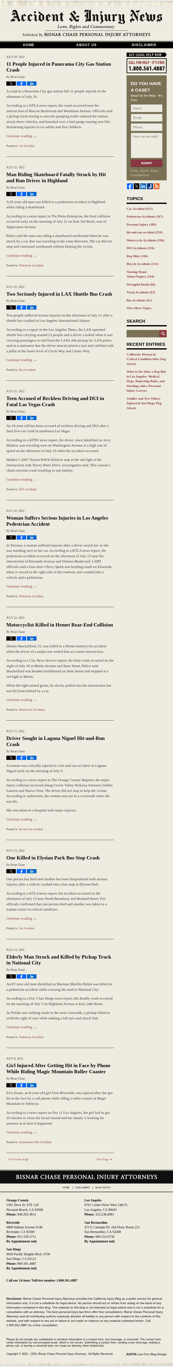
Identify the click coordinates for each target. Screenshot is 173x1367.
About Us (86, 45)
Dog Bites (137, 256)
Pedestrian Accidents (31, 265)
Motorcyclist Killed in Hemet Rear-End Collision (59, 625)
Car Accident (26, 146)
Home (28, 45)
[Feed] (156, 186)
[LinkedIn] (143, 186)
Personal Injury (141, 224)
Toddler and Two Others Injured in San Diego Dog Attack (144, 403)
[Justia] (150, 186)
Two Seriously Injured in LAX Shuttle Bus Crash (59, 294)
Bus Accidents (27, 369)
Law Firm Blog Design (146, 1354)
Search (163, 333)
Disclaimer (144, 45)
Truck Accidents (141, 292)
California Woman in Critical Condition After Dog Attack (146, 359)
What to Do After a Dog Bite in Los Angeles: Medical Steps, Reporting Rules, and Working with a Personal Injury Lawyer (146, 381)
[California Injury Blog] (86, 23)
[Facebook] (130, 186)
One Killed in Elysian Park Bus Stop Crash (53, 857)
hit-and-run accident (31, 829)
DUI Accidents (27, 489)
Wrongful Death (141, 284)
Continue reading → (21, 136)
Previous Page (20, 1159)
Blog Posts (102, 1187)
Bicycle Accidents (142, 264)
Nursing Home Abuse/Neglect (140, 274)
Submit (146, 163)
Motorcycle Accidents (32, 709)
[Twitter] (136, 186)
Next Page (102, 1159)
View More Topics (139, 308)
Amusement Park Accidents (35, 1142)
